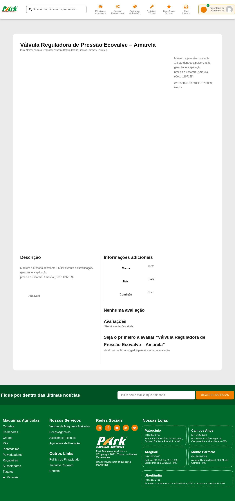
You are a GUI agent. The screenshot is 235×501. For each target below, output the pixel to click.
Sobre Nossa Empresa (169, 12)
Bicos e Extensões (44, 50)
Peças (30, 50)
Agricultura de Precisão (134, 12)
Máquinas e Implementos (100, 12)
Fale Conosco (186, 12)
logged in (132, 350)
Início (23, 50)
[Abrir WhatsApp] (225, 491)
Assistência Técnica (152, 12)
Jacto (151, 266)
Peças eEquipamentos (117, 12)
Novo (151, 292)
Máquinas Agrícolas (21, 420)
